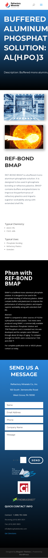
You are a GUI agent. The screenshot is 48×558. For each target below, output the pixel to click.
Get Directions (10, 533)
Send (36, 460)
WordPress (24, 554)
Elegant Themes (23, 552)
